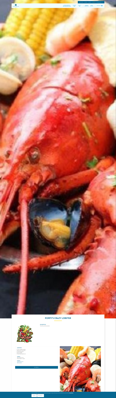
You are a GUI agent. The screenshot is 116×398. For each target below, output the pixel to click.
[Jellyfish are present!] (95, 2)
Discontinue (40, 395)
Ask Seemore (99, 5)
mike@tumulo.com (20, 361)
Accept (34, 395)
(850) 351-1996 (19, 362)
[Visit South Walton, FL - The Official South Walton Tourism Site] (16, 5)
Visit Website (36, 367)
